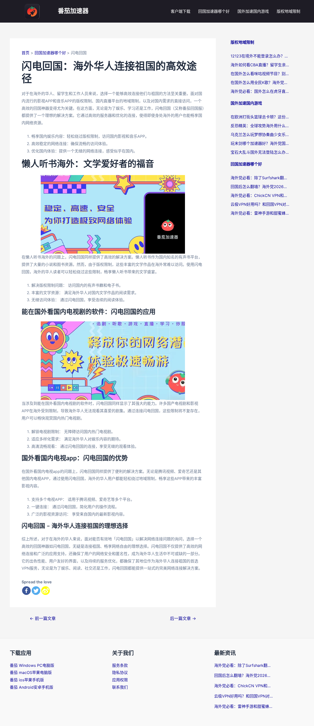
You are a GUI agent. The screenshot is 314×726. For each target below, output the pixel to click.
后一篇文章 (183, 618)
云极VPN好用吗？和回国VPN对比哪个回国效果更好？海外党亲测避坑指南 (260, 204)
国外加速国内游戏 (253, 11)
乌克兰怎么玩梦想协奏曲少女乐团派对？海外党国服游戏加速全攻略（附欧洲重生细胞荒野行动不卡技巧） (260, 134)
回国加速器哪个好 (214, 11)
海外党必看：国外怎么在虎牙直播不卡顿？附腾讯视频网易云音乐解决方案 (260, 91)
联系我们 (120, 687)
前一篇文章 (43, 618)
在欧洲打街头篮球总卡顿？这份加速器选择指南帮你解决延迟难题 (260, 116)
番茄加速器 (73, 11)
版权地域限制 (288, 11)
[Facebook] (26, 590)
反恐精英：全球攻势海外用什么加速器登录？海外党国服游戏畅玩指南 (260, 125)
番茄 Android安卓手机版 (31, 687)
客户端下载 (180, 11)
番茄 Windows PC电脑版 (32, 665)
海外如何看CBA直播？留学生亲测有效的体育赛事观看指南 (260, 64)
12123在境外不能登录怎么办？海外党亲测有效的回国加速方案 (260, 56)
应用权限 (120, 679)
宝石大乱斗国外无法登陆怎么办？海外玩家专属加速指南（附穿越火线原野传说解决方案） (260, 152)
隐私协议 (120, 672)
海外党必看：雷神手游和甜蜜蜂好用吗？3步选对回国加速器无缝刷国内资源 (260, 213)
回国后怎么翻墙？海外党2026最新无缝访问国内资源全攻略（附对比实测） (260, 186)
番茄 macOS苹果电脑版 (31, 672)
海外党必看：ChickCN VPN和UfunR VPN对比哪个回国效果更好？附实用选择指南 (260, 195)
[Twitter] (36, 590)
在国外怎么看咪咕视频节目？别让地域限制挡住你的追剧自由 (260, 73)
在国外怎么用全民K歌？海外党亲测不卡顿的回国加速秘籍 (260, 82)
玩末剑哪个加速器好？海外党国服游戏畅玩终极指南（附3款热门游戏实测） (260, 143)
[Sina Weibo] (45, 590)
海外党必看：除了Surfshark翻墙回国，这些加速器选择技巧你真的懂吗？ (260, 177)
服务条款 (120, 665)
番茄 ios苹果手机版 (27, 679)
